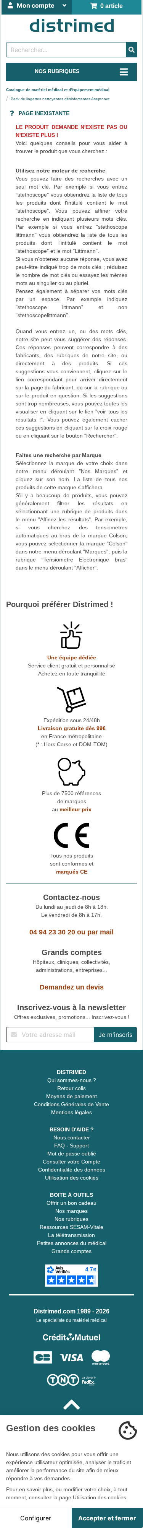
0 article (110, 6)
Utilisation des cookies (71, 1178)
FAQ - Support (71, 1145)
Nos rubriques (71, 1219)
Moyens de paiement (71, 1096)
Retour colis (71, 1088)
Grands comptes (71, 1251)
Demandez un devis (72, 987)
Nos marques (71, 1211)
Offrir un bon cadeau (71, 1203)
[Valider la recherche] (131, 49)
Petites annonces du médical (71, 1243)
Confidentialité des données (71, 1170)
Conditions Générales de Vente (71, 1104)
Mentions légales (71, 1112)
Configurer (35, 1518)
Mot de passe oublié (71, 1153)
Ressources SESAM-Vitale (71, 1227)
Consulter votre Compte (71, 1162)
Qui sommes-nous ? (71, 1080)
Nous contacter (71, 1137)
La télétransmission (71, 1235)
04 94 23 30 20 (52, 932)
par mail (100, 932)
